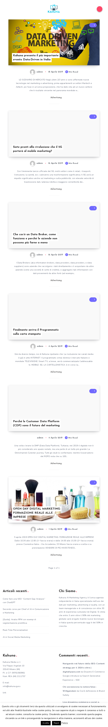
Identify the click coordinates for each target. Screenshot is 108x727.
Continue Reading (89, 57)
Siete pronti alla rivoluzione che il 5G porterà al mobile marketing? (37, 149)
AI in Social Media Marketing (16, 637)
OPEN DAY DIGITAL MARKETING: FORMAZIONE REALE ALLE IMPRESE (36, 512)
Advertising (56, 98)
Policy (64, 723)
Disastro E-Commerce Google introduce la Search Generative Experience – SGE (84, 675)
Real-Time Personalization (15, 630)
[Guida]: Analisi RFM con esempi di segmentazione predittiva (19, 621)
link (4, 692)
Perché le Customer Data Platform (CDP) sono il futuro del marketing (36, 423)
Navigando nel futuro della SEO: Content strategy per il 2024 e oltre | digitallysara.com (84, 667)
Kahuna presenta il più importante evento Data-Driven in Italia (35, 57)
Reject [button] (56, 723)
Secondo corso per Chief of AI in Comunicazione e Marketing (26, 611)
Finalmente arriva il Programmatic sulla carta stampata (36, 332)
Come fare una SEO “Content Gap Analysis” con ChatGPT (24, 601)
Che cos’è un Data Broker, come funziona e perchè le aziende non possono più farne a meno (35, 238)
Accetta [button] (45, 723)
